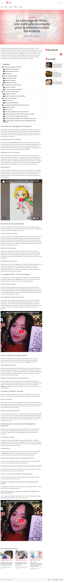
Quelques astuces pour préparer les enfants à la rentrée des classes (7, 564)
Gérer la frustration (9, 100)
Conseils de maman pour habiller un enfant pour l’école (21, 564)
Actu (55, 70)
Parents (3, 560)
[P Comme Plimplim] (9, 3)
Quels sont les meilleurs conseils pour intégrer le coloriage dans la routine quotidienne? (19, 121)
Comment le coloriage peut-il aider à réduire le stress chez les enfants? (20, 114)
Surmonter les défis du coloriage (10, 98)
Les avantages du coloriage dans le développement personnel (16, 105)
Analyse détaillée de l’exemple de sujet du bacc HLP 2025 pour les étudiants (58, 65)
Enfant (55, 62)
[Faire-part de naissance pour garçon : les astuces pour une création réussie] (36, 555)
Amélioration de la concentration (12, 71)
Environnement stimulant (10, 87)
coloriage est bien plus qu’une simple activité (10, 48)
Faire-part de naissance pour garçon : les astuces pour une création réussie (36, 564)
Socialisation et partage (10, 107)
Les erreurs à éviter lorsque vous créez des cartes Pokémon (57, 82)
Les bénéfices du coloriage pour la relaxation (12, 66)
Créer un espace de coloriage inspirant (11, 91)
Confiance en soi (8, 109)
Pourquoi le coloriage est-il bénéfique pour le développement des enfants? (20, 118)
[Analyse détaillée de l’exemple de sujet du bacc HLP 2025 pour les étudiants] (49, 65)
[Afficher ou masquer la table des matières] (25, 64)
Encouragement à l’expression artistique (13, 89)
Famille (37, 36)
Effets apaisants (8, 73)
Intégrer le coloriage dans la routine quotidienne (15, 96)
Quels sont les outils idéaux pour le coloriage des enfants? (17, 111)
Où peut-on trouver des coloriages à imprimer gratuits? (16, 116)
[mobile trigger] (2, 3)
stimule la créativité (26, 50)
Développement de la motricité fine (12, 69)
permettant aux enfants (20, 51)
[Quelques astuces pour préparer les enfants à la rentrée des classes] (7, 555)
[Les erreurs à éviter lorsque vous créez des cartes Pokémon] (49, 82)
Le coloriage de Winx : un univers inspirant (12, 84)
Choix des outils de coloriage (10, 78)
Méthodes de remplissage (10, 80)
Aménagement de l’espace (10, 93)
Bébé (32, 560)
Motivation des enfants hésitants (12, 102)
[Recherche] (59, 3)
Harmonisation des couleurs (11, 82)
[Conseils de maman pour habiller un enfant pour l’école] (21, 555)
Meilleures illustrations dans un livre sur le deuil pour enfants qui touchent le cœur (57, 74)
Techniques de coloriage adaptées (10, 75)
